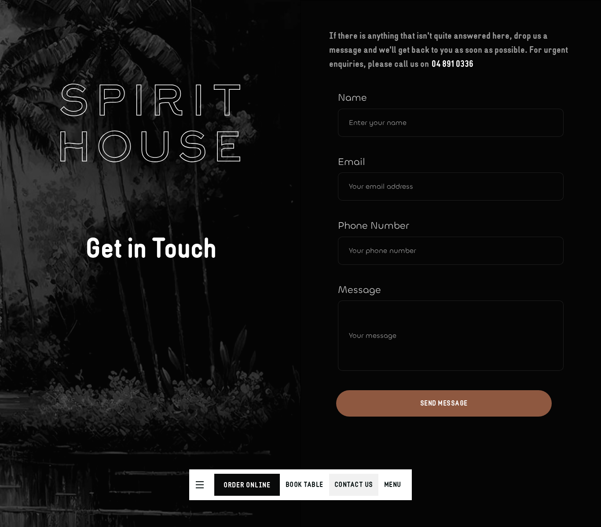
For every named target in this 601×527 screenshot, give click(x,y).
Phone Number (373, 225)
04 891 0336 (452, 64)
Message (359, 290)
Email (351, 162)
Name (352, 97)
